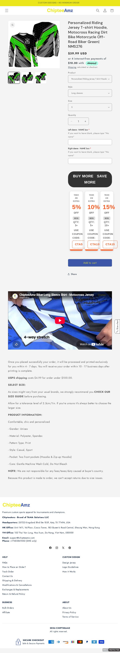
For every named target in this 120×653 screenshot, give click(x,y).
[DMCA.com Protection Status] (111, 651)
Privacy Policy (69, 612)
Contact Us (7, 576)
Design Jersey (69, 562)
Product (71, 72)
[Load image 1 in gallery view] (14, 78)
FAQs (4, 562)
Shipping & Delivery (12, 580)
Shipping (72, 67)
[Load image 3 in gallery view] (41, 78)
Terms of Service (70, 616)
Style (70, 86)
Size (70, 100)
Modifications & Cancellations (17, 585)
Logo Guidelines (70, 567)
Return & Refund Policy (13, 593)
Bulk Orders (8, 607)
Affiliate (6, 612)
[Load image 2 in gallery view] (27, 78)
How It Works (69, 571)
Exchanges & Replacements (15, 589)
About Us (66, 607)
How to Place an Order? (14, 567)
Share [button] (74, 274)
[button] (6, 10)
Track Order (8, 571)
